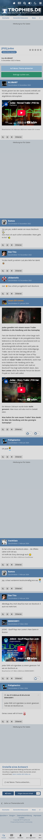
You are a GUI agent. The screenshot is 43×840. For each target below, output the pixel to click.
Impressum (37, 815)
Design (11, 815)
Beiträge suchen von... (21, 74)
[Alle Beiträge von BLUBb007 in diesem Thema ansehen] (3, 137)
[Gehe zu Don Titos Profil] (4, 253)
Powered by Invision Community (21, 822)
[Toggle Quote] (5, 695)
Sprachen (3, 815)
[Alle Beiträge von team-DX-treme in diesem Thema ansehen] (3, 429)
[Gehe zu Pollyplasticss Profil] (4, 441)
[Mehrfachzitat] (12, 137)
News (18, 60)
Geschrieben (19, 85)
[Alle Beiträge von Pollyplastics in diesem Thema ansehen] (3, 457)
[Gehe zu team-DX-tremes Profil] (4, 302)
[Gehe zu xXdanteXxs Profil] (4, 279)
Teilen (8, 793)
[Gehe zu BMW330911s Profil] (4, 622)
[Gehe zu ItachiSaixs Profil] (4, 542)
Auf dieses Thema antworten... (18, 782)
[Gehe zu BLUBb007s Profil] (4, 83)
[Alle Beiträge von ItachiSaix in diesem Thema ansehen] (3, 564)
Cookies (21, 818)
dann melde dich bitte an (21, 774)
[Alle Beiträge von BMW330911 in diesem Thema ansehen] (3, 678)
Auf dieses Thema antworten (21, 68)
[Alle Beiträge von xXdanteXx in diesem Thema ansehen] (3, 293)
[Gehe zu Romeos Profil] (4, 222)
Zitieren (18, 137)
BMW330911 (8, 698)
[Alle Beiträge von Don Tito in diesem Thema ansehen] (3, 270)
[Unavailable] (21, 315)
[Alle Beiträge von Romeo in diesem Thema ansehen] (3, 245)
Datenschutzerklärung (24, 815)
